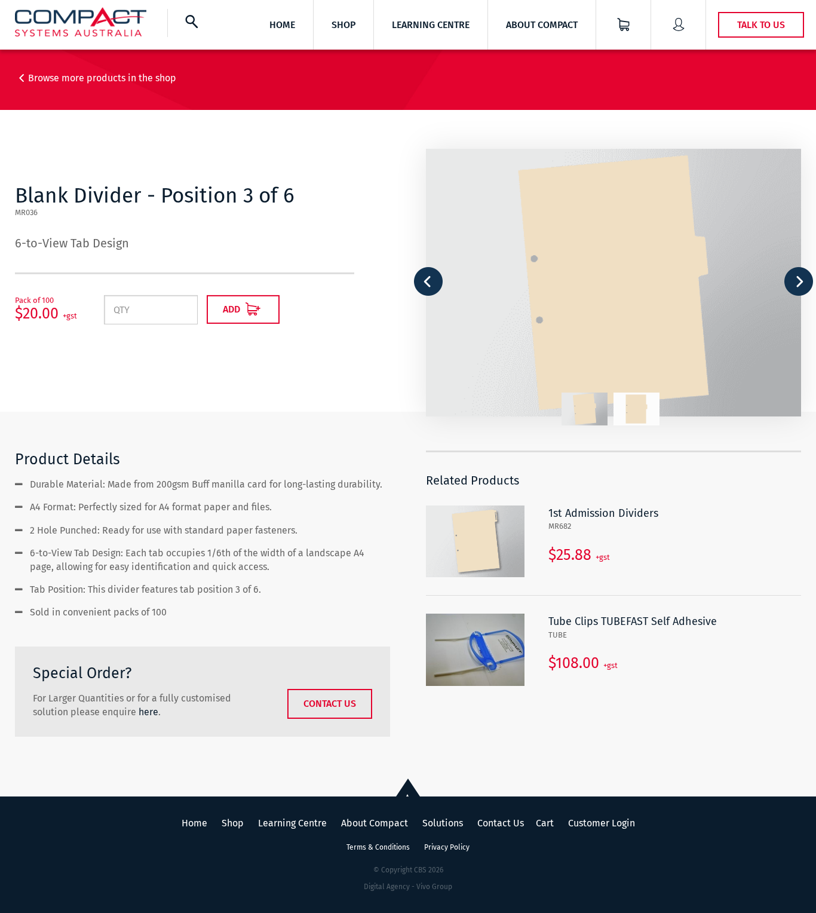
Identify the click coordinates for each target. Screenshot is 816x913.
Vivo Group (434, 887)
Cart (545, 823)
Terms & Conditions (378, 847)
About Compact (542, 24)
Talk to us (761, 24)
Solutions (442, 823)
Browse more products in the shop (102, 78)
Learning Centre (431, 24)
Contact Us (329, 703)
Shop (343, 24)
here (148, 712)
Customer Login (601, 823)
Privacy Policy (447, 847)
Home (282, 24)
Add (233, 309)
